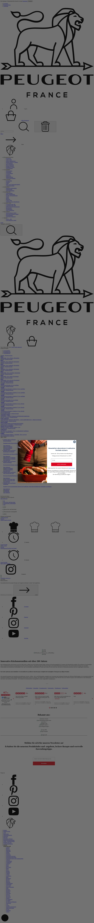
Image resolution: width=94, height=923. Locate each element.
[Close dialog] (74, 442)
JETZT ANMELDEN (61, 464)
